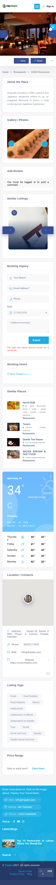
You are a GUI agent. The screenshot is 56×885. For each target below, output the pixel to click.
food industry (17, 702)
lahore (36, 702)
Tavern (26, 424)
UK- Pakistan (25, 807)
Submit (36, 340)
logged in (29, 182)
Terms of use (25, 871)
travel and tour (18, 733)
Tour (12, 727)
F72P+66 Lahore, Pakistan (35, 458)
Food (13, 696)
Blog (29, 874)
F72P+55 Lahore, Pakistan (35, 443)
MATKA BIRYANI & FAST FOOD (34, 453)
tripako (37, 733)
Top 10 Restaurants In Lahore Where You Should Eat (35, 842)
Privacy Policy (17, 874)
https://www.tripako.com (23, 662)
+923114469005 (27, 814)
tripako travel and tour (22, 739)
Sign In (50, 6)
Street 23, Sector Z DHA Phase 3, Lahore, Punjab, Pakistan (28, 634)
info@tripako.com (31, 652)
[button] (25, 49)
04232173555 (31, 644)
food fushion (30, 696)
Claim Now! (38, 768)
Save (23, 60)
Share (40, 60)
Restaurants (20, 72)
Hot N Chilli (29, 402)
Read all (6, 855)
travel (26, 727)
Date (9, 306)
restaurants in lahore (21, 714)
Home (5, 72)
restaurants (16, 708)
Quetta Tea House (33, 439)
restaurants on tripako (22, 720)
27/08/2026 (20, 312)
